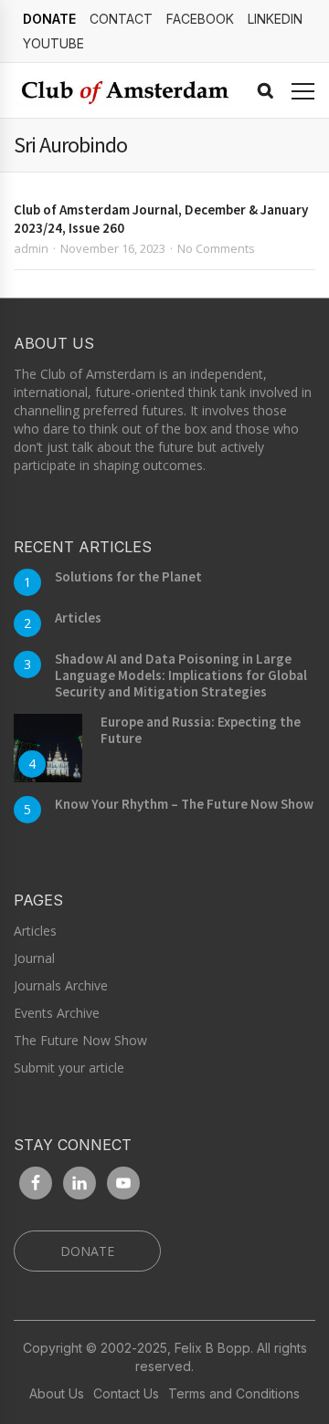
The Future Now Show (80, 1040)
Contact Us (126, 1393)
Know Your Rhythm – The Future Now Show (184, 803)
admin (31, 248)
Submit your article (69, 1067)
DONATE (49, 18)
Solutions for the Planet (128, 576)
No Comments (216, 248)
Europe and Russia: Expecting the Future (201, 730)
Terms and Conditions (234, 1393)
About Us (56, 1393)
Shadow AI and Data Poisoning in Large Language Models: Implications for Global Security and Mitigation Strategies (181, 675)
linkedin (275, 18)
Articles (78, 617)
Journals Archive (61, 985)
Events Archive (57, 1012)
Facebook (200, 18)
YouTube (53, 43)
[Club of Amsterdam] (123, 91)
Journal (34, 958)
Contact (121, 18)
